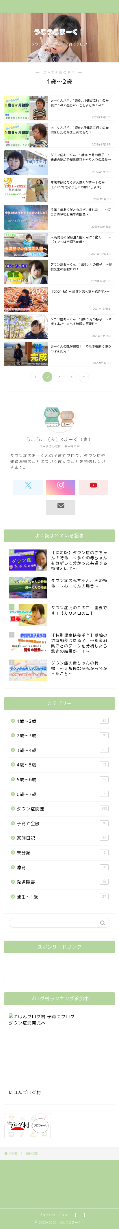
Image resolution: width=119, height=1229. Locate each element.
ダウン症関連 (62, 809)
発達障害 (61, 882)
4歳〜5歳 (61, 765)
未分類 (61, 853)
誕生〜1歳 (61, 897)
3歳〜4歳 (61, 750)
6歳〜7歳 (61, 794)
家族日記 (61, 838)
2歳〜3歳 (61, 736)
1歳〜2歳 (61, 721)
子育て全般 (61, 824)
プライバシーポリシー (55, 1215)
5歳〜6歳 (61, 780)
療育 (61, 868)
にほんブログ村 (25, 1092)
